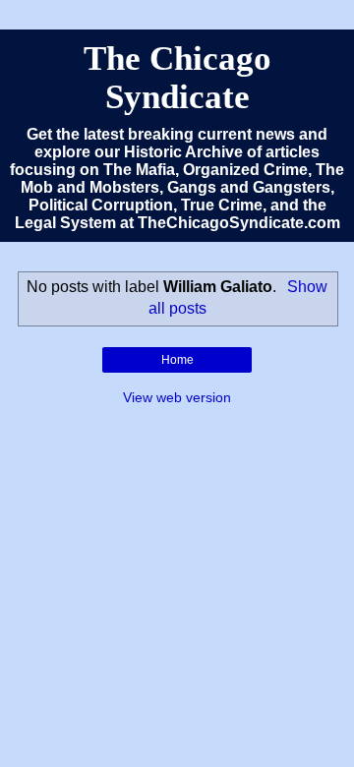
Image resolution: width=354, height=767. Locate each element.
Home (177, 360)
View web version (177, 397)
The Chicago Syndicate (177, 77)
